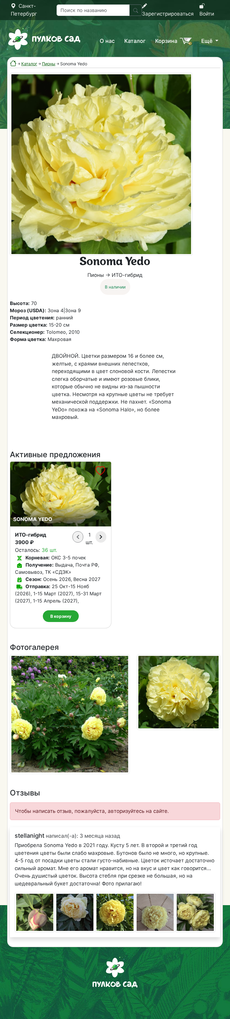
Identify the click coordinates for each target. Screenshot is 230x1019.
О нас (107, 41)
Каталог (135, 41)
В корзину (60, 616)
